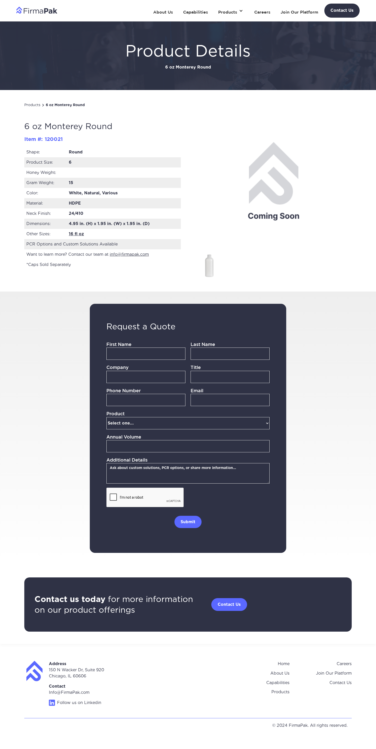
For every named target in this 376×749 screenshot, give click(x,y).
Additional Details (127, 459)
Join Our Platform (299, 12)
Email (197, 390)
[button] (231, 10)
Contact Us (340, 682)
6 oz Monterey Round (65, 105)
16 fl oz (76, 233)
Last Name (203, 344)
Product (115, 413)
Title (196, 367)
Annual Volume (123, 436)
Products (32, 105)
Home (284, 663)
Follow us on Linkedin (79, 702)
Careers (262, 12)
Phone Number (123, 390)
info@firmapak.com (129, 254)
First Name (118, 344)
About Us (163, 12)
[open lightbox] (209, 265)
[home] (36, 10)
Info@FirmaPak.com (69, 692)
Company (117, 367)
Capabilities (195, 12)
